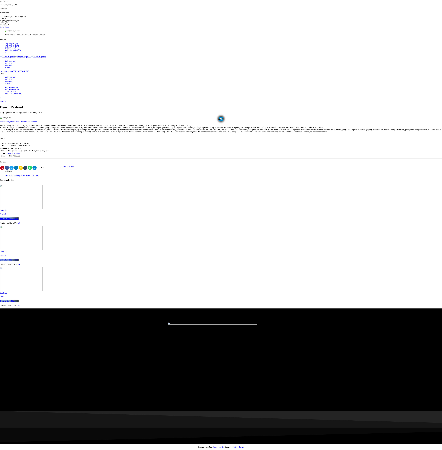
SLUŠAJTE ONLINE (16, 71)
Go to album (4, 27)
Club (2, 297)
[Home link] (23, 57)
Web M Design (238, 447)
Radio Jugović (218, 447)
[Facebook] (5, 52)
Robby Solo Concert (9, 301)
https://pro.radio (14, 153)
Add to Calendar (68, 166)
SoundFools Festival (9, 218)
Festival (3, 214)
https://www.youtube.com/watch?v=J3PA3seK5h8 (18, 122)
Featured (3, 101)
